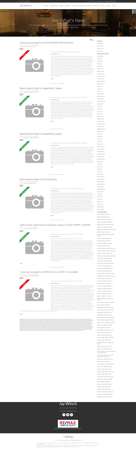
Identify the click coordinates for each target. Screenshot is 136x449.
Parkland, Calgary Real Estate (34, 327)
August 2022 (100, 161)
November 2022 (101, 154)
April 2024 (99, 114)
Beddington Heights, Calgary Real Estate (27, 320)
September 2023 (101, 129)
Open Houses (100, 48)
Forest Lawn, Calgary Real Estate (72, 323)
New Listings (100, 46)
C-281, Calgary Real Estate (103, 245)
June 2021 (99, 196)
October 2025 (100, 78)
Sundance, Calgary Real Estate (104, 384)
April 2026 (99, 66)
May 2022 (99, 169)
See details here (55, 54)
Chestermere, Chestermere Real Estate (74, 321)
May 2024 (99, 111)
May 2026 (99, 63)
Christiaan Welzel (63, 440)
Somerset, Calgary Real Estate (48, 329)
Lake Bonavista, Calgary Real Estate (71, 324)
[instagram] (72, 414)
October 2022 (100, 156)
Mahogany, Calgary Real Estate (46, 325)
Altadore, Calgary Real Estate (50, 319)
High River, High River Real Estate (33, 324)
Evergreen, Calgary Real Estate (49, 323)
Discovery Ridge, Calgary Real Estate (84, 322)
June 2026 (99, 61)
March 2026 (100, 68)
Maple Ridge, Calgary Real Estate (58, 325)
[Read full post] (35, 65)
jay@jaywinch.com (71, 411)
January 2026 (100, 73)
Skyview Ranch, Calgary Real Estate (36, 329)
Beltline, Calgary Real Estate (39, 320)
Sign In (22, 1)
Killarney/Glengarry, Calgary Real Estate (57, 324)
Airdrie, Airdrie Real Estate (30, 46)
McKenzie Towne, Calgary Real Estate (26, 326)
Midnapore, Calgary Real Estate (38, 326)
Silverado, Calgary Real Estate (25, 329)
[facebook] (64, 414)
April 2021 (99, 201)
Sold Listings (100, 51)
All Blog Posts (100, 43)
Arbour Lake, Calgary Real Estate (61, 319)
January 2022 (100, 179)
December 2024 (101, 96)
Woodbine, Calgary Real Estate (77, 330)
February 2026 (100, 71)
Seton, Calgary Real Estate (62, 328)
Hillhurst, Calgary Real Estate (45, 324)
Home (46, 6)
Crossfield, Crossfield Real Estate (31, 275)
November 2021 (101, 184)
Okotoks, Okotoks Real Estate (84, 326)
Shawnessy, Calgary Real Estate (86, 328)
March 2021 (100, 204)
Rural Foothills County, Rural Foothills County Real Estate (106, 352)
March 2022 (100, 174)
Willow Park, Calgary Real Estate (66, 330)
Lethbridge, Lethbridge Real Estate (105, 307)
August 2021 (100, 191)
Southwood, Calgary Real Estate (72, 329)
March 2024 (100, 116)
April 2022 (99, 171)
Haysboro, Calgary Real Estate (104, 291)
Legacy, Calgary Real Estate (82, 324)
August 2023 (100, 131)
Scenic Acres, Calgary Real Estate (52, 328)
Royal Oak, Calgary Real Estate (70, 327)
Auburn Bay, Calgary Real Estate (85, 319)
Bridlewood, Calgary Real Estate (87, 320)
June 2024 (99, 109)
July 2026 (99, 58)
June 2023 (99, 136)
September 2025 (101, 81)
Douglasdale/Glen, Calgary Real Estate (26, 323)
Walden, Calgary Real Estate (42, 330)
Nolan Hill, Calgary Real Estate (73, 326)
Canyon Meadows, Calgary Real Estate (49, 321)
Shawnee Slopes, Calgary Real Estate (74, 328)
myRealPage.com (68, 437)
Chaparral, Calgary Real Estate (61, 321)
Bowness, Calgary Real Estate (65, 320)
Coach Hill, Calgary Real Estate (87, 321)
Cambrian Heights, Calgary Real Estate (35, 321)
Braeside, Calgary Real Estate (76, 320)
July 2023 (99, 134)
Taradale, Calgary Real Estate (32, 330)
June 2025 (99, 88)
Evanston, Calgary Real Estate (39, 323)
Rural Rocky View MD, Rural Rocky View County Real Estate (34, 328)
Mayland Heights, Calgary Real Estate (70, 325)
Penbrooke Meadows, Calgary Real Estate (47, 327)
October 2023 (100, 126)
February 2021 (100, 206)
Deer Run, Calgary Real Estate (72, 322)
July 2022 (99, 164)
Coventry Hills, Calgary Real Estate (37, 322)
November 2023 (101, 124)
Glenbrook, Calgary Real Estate (83, 323)
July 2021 (99, 194)
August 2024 (100, 104)
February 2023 (100, 146)
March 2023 (100, 144)
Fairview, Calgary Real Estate (61, 323)
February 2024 (100, 119)
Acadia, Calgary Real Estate (29, 319)
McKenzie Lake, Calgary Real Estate (84, 325)
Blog (108, 6)
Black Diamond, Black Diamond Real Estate (52, 320)
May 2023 (99, 139)
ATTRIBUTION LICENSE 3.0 (76, 440)
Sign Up (27, 1)
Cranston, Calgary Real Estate (49, 322)
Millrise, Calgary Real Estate (50, 326)
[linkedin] (68, 414)
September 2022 (101, 159)
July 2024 (99, 106)
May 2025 (99, 91)
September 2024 (101, 101)
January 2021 (100, 209)
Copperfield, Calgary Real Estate (31, 92)
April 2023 (99, 141)
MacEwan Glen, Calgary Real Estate (34, 325)
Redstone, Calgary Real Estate (60, 327)
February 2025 (100, 93)
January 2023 (100, 149)
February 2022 (100, 176)
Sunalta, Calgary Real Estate (83, 329)
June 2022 (99, 166)
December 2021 (101, 181)
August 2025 (100, 83)
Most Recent (100, 56)
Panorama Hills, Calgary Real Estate (105, 337)
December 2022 (101, 151)
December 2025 (101, 76)
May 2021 (99, 199)
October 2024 (100, 98)
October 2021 (100, 186)
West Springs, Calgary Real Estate (54, 330)
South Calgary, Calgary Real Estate (60, 329)
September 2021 (101, 189)
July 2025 (99, 86)
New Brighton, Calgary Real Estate (61, 326)
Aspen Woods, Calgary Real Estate (73, 319)
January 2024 (100, 121)
